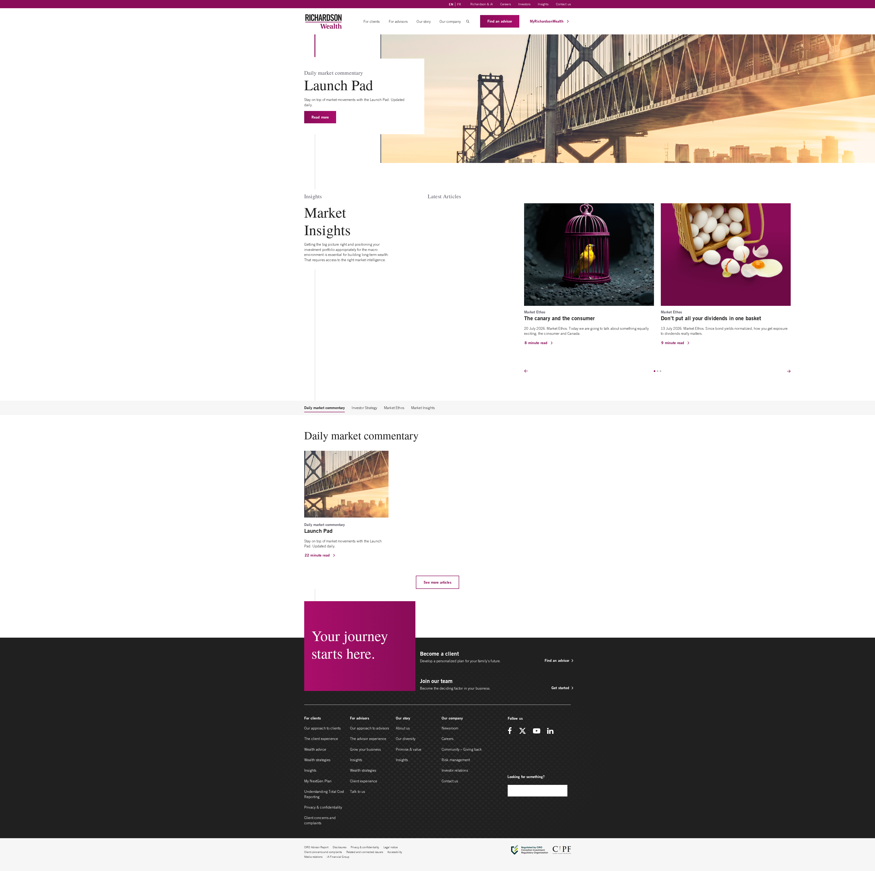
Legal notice (390, 847)
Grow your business (365, 749)
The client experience (321, 738)
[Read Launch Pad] (346, 484)
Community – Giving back (462, 749)
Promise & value (408, 749)
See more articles (437, 582)
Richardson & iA (481, 4)
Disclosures (339, 847)
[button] (468, 21)
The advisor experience (368, 738)
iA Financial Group (338, 857)
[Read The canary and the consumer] (589, 254)
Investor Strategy (364, 407)
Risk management (456, 760)
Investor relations (455, 770)
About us (403, 728)
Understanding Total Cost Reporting (324, 794)
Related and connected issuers (364, 852)
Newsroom (450, 728)
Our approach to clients (322, 728)
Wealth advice (315, 749)
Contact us (563, 4)
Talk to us (357, 791)
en (451, 4)
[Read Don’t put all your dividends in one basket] (726, 254)
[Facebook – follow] (511, 731)
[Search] (561, 790)
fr (459, 4)
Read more (320, 117)
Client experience (363, 781)
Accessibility (394, 852)
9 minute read (673, 342)
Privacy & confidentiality (323, 807)
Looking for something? (526, 776)
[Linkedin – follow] (550, 731)
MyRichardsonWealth (547, 21)
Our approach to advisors (369, 728)
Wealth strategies (317, 760)
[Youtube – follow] (536, 731)
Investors (524, 4)
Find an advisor (499, 21)
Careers (505, 4)
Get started (560, 687)
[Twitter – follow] (522, 731)
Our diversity (405, 738)
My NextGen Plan (318, 781)
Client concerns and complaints (320, 820)
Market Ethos (394, 407)
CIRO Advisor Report (316, 847)
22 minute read (318, 555)
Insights (543, 4)
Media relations (313, 857)
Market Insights (423, 407)
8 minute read (536, 342)
